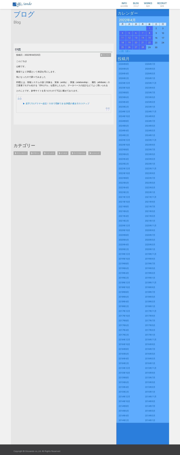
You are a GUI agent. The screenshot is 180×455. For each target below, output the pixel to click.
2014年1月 (150, 420)
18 (122, 42)
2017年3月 (150, 330)
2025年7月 (150, 92)
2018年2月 (124, 306)
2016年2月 (124, 363)
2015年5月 (150, 382)
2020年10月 (124, 230)
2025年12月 (124, 83)
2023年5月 (150, 154)
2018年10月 (124, 287)
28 (143, 47)
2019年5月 (150, 268)
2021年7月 (150, 206)
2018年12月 (124, 282)
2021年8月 (124, 206)
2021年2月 (124, 221)
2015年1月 (150, 392)
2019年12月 (124, 254)
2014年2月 (124, 420)
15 (149, 38)
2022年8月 (124, 178)
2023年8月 (124, 149)
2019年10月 (124, 259)
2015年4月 (124, 387)
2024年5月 (150, 126)
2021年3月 (150, 216)
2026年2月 (124, 78)
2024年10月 (124, 116)
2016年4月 (124, 358)
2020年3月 (150, 244)
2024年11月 (150, 111)
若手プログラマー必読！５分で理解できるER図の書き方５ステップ (57, 103)
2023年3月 (150, 159)
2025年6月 (124, 97)
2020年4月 (124, 244)
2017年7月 (150, 320)
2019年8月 (124, 263)
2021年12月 (124, 197)
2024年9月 (150, 116)
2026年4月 (124, 73)
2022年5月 (150, 183)
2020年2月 (124, 249)
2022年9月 (150, 173)
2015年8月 (124, 377)
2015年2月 (124, 392)
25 (122, 47)
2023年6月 (124, 154)
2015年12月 (124, 368)
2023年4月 (124, 159)
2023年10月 (124, 145)
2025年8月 (124, 92)
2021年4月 (124, 216)
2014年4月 (124, 415)
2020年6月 (124, 240)
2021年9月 (150, 202)
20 (136, 42)
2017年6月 (124, 325)
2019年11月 (150, 254)
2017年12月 (124, 311)
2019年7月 (150, 263)
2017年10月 (124, 316)
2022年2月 (124, 192)
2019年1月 (150, 278)
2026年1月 (150, 78)
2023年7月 (150, 149)
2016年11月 (150, 339)
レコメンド (95, 153)
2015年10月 (124, 373)
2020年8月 (124, 235)
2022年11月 (150, 168)
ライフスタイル (79, 153)
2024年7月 (150, 121)
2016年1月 (150, 363)
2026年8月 (124, 64)
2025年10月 (124, 88)
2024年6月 (124, 126)
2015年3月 (150, 387)
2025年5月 (150, 97)
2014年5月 (150, 411)
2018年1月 (150, 306)
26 (129, 47)
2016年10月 (124, 344)
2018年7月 (150, 292)
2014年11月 (150, 396)
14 (143, 38)
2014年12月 (124, 396)
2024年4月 (124, 130)
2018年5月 (150, 297)
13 (136, 38)
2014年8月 (124, 406)
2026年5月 (150, 69)
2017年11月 (150, 311)
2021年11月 (150, 197)
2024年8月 (124, 121)
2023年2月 (124, 164)
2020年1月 (150, 249)
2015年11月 (150, 368)
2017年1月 (150, 335)
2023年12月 (124, 140)
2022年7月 (150, 178)
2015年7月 (150, 377)
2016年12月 (124, 339)
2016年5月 (150, 354)
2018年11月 (150, 282)
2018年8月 (124, 292)
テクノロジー (106, 55)
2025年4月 (124, 102)
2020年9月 (150, 230)
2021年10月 (124, 202)
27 (136, 47)
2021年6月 (124, 211)
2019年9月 (150, 259)
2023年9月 (150, 145)
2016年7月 (150, 349)
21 (143, 42)
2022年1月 (150, 192)
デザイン (36, 153)
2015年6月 (124, 382)
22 (149, 42)
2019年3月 (150, 273)
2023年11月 (150, 140)
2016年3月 (150, 358)
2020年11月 (150, 225)
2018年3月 (150, 301)
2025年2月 (124, 107)
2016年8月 (124, 349)
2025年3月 (150, 102)
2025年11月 (150, 83)
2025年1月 (150, 107)
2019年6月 (124, 268)
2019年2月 (124, 278)
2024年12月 (124, 111)
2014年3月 (150, 415)
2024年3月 (150, 130)
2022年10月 (124, 173)
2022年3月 (150, 187)
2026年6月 (124, 69)
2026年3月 (150, 73)
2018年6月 (124, 297)
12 (129, 38)
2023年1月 (150, 164)
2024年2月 (124, 135)
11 (122, 38)
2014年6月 (124, 411)
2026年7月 (150, 64)
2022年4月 (124, 187)
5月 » (127, 51)
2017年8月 (124, 320)
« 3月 (121, 51)
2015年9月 (150, 373)
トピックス (50, 153)
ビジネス (64, 153)
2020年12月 (124, 225)
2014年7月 (150, 406)
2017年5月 (150, 325)
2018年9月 (150, 287)
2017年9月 (150, 316)
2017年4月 (124, 330)
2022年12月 (124, 168)
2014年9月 (150, 401)
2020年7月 (150, 235)
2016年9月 (150, 344)
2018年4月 (124, 301)
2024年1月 (150, 135)
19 (129, 42)
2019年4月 (124, 273)
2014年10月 (124, 401)
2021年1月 (150, 221)
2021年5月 (150, 211)
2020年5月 (150, 240)
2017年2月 (124, 335)
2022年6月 (124, 183)
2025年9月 (150, 88)
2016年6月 (124, 354)
